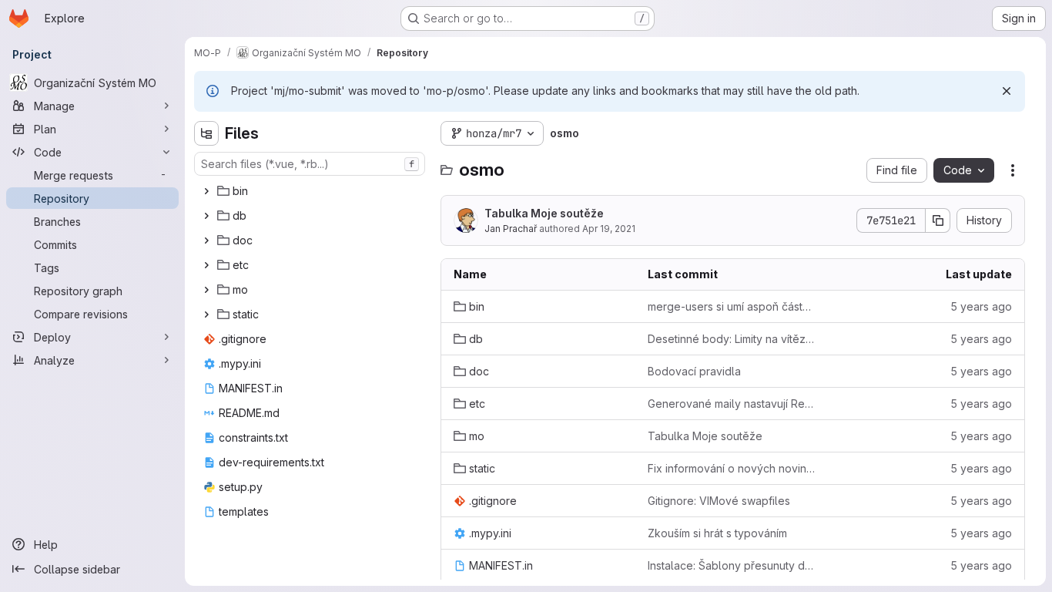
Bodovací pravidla (694, 371)
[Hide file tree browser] (206, 133)
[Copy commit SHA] (938, 220)
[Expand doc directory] (206, 240)
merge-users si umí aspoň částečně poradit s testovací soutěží (732, 306)
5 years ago (981, 306)
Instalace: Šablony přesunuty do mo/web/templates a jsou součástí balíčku (732, 565)
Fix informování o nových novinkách (732, 468)
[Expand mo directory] (206, 290)
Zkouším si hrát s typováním (717, 533)
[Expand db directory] (206, 216)
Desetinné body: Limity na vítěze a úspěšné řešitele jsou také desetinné (732, 338)
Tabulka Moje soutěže (544, 213)
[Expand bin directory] (206, 191)
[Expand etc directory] (206, 265)
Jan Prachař (510, 228)
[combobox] (309, 164)
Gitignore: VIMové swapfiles (719, 500)
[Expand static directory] (206, 314)
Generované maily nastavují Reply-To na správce (732, 403)
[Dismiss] (1006, 91)
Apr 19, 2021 (608, 228)
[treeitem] (311, 191)
